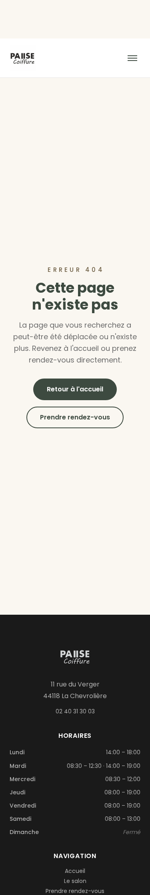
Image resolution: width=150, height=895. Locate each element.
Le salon (75, 881)
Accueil (75, 871)
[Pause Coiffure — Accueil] (23, 58)
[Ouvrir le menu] (132, 58)
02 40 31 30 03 (75, 711)
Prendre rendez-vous (75, 417)
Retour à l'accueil (75, 389)
